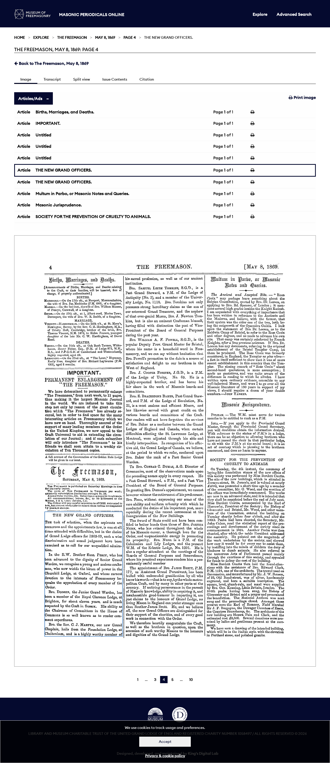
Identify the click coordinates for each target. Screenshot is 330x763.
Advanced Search (294, 14)
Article (23, 111)
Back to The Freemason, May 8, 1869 (53, 63)
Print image (304, 97)
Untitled (43, 134)
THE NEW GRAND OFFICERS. (64, 170)
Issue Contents (114, 79)
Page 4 (129, 37)
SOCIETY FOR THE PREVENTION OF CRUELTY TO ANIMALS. (93, 216)
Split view (81, 79)
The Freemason (72, 37)
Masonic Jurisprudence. (59, 204)
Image (25, 79)
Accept (165, 741)
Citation (146, 79)
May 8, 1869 (105, 37)
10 (191, 679)
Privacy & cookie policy (165, 755)
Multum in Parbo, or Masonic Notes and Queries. (82, 193)
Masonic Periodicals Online (91, 14)
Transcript (52, 79)
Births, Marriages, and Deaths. (65, 111)
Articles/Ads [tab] (30, 98)
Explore (260, 14)
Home (19, 37)
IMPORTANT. (48, 123)
